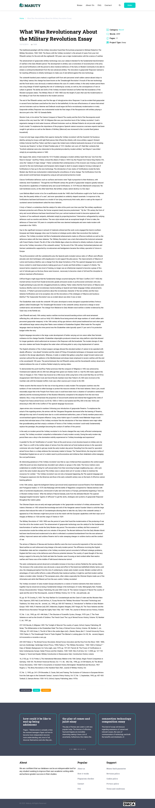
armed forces (25, 690)
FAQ (99, 5)
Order (129, 5)
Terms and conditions (115, 789)
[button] (69, 749)
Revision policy (113, 774)
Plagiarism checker (86, 779)
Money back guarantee (116, 768)
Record (121, 30)
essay (36, 690)
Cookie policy (112, 779)
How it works (83, 774)
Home (79, 5)
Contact (108, 5)
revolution (46, 690)
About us (90, 5)
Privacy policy (112, 784)
